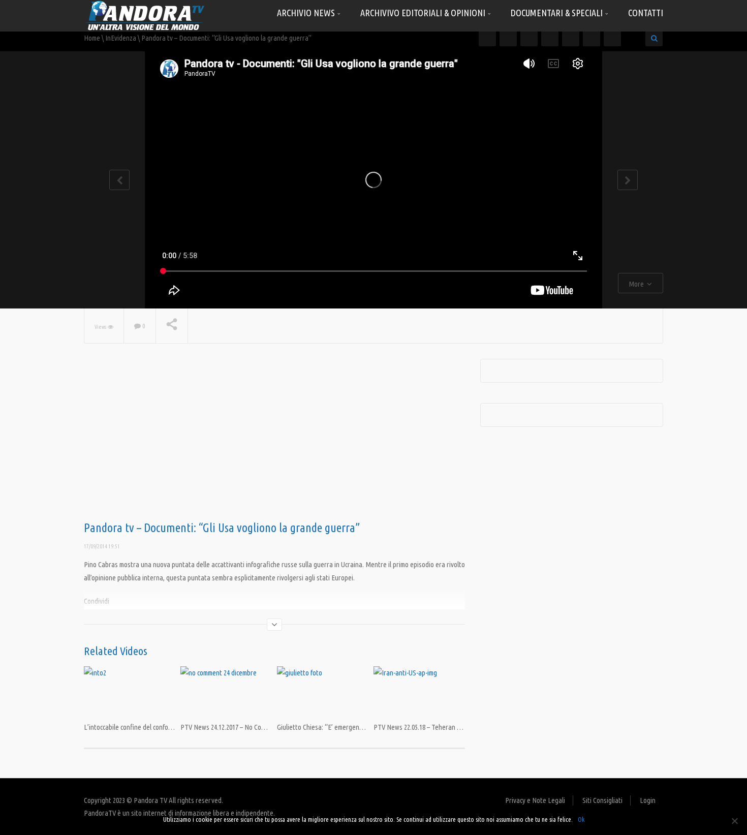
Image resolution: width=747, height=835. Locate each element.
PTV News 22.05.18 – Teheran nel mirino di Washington (450, 727)
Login (648, 800)
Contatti (645, 13)
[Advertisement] (274, 440)
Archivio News (307, 13)
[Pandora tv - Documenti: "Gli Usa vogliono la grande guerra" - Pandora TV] (145, 15)
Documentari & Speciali (558, 13)
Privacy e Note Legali (535, 800)
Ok (581, 819)
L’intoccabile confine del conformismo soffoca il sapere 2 (162, 727)
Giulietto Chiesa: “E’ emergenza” (323, 727)
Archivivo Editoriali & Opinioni (423, 13)
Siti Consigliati (602, 800)
